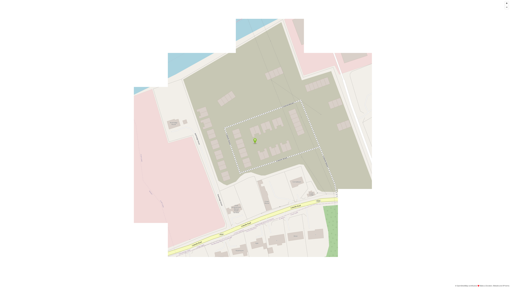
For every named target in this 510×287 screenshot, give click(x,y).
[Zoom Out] (507, 7)
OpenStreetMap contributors (467, 285)
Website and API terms (501, 285)
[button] (255, 141)
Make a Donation (486, 285)
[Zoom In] (507, 3)
